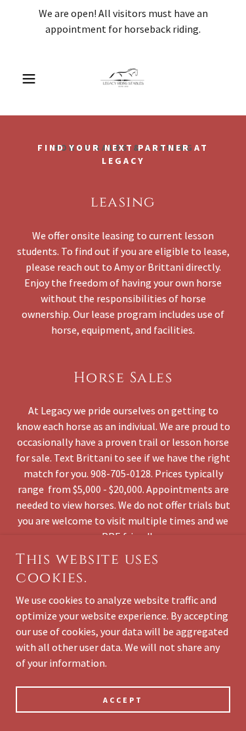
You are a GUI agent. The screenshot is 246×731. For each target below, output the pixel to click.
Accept (123, 700)
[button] (19, 79)
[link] (123, 78)
